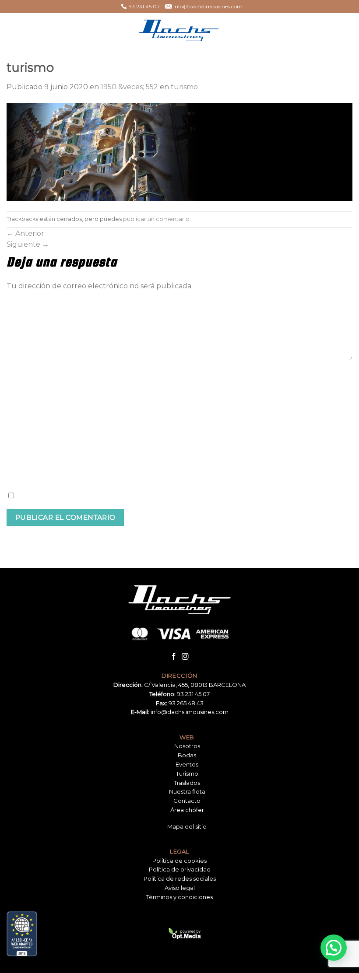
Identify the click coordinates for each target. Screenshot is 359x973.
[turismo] (179, 151)
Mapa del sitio (187, 826)
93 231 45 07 (193, 693)
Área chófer (187, 809)
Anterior (25, 233)
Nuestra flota (187, 791)
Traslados (187, 782)
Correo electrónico (37, 415)
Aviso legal (180, 887)
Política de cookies (179, 860)
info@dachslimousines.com (190, 711)
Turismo (187, 773)
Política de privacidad (180, 869)
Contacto (187, 800)
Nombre (21, 375)
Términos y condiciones (179, 896)
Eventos (187, 764)
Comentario (26, 300)
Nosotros (187, 745)
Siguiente (28, 244)
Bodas (187, 755)
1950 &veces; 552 (129, 87)
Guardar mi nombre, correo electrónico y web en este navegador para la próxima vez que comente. (180, 496)
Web (14, 455)
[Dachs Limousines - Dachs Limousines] (179, 29)
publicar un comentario (156, 219)
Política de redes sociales (180, 878)
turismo (184, 87)
